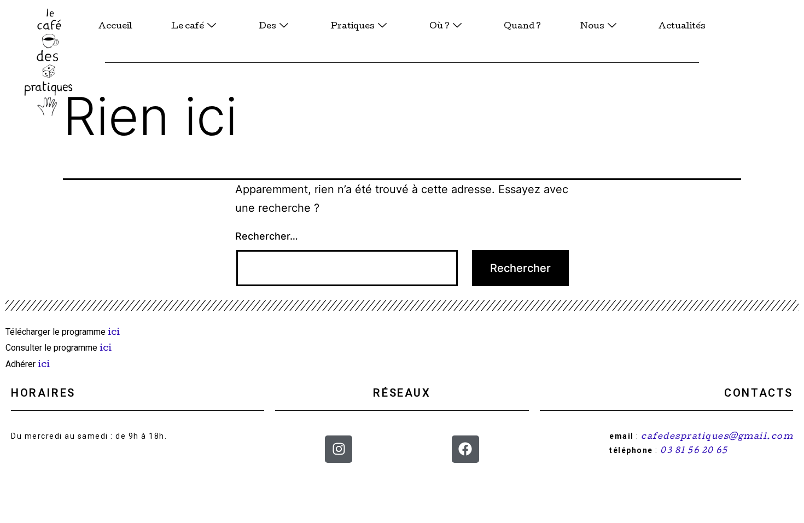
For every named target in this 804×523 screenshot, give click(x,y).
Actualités (682, 26)
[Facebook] (465, 449)
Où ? (439, 26)
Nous (592, 26)
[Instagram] (338, 449)
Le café (187, 26)
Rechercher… (266, 236)
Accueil (115, 26)
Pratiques (352, 26)
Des (267, 26)
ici (115, 333)
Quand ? (522, 26)
